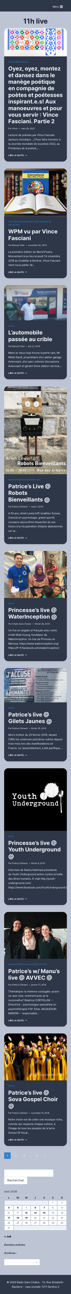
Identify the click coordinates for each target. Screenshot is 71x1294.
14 (44, 1213)
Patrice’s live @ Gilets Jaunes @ (30, 717)
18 (18, 1217)
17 (9, 1217)
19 (26, 1217)
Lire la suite (17, 155)
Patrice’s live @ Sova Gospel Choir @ (33, 1099)
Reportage (14, 225)
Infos (32, 222)
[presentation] (35, 42)
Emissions (23, 62)
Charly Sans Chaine (21, 624)
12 (26, 1213)
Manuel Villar (18, 245)
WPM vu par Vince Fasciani (33, 234)
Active (12, 62)
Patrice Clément (20, 506)
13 (35, 1213)
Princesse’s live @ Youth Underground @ (34, 850)
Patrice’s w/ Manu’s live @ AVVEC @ (34, 974)
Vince (15, 128)
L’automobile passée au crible (30, 335)
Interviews (43, 222)
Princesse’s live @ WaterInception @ (32, 613)
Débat (11, 222)
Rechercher (15, 1180)
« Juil (7, 1236)
